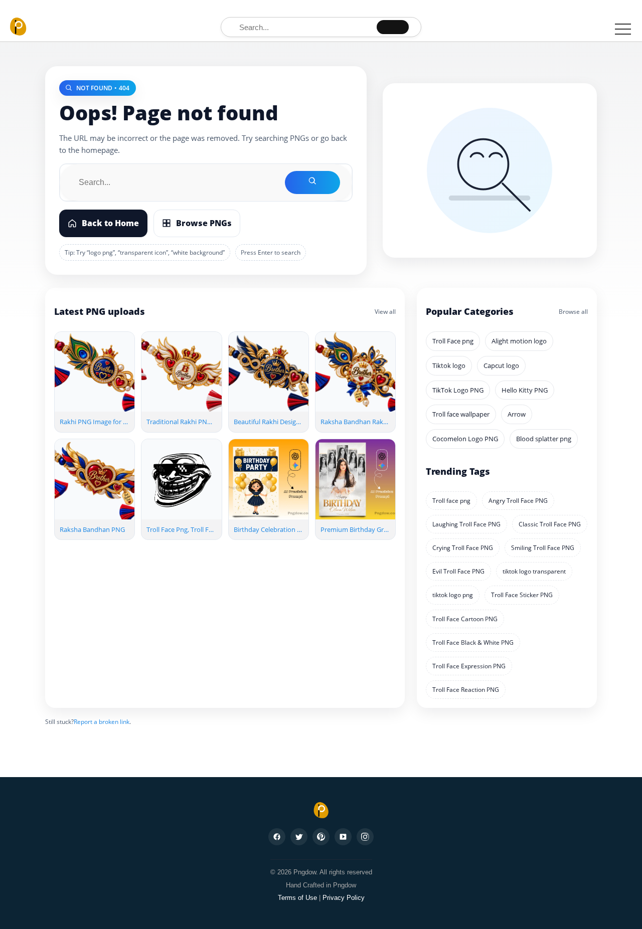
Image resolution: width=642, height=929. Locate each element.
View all (385, 311)
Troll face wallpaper (461, 414)
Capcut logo (501, 365)
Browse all (573, 311)
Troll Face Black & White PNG (473, 642)
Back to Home (110, 223)
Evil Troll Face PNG (458, 571)
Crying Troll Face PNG (462, 547)
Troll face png (451, 500)
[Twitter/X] (298, 836)
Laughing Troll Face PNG (466, 524)
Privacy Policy (344, 897)
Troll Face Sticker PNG (522, 595)
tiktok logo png (452, 595)
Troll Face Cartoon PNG (465, 619)
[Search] (393, 27)
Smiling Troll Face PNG (542, 547)
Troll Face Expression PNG (469, 666)
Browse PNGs (204, 223)
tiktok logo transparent (534, 571)
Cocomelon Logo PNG (465, 438)
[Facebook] (276, 836)
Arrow (517, 414)
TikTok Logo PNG (458, 390)
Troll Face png (452, 340)
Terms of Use (297, 897)
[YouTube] (343, 836)
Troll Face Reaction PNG (465, 689)
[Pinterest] (321, 836)
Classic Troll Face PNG (550, 524)
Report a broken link (101, 721)
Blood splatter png (543, 438)
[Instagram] (365, 836)
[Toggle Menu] (623, 29)
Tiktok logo (448, 365)
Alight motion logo (519, 340)
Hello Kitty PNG (525, 390)
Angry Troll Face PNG (518, 500)
